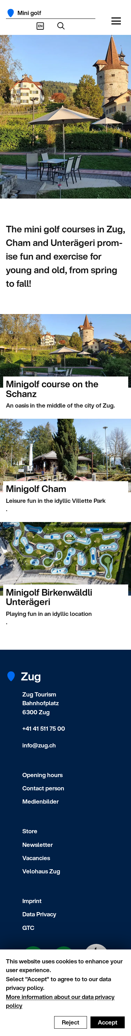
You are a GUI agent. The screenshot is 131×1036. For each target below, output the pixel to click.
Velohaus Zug (41, 871)
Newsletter (37, 844)
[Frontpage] (10, 13)
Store (29, 831)
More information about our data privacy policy (60, 1001)
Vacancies (36, 858)
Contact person (43, 788)
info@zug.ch (39, 745)
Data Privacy (39, 914)
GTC (28, 927)
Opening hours (42, 774)
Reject (70, 1022)
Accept (107, 1022)
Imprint (32, 900)
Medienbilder (40, 801)
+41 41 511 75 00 (43, 728)
